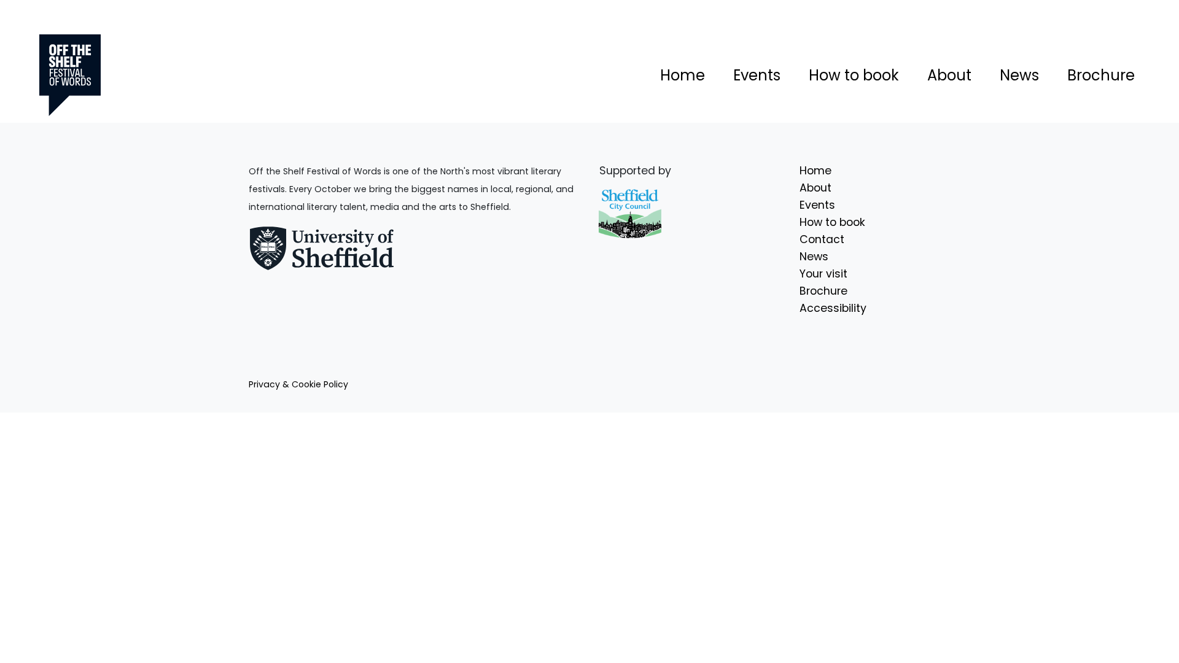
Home (682, 75)
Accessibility (833, 308)
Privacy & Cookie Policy (298, 384)
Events (756, 75)
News (1019, 75)
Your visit (823, 273)
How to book (854, 75)
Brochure (1101, 75)
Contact (822, 239)
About (949, 75)
